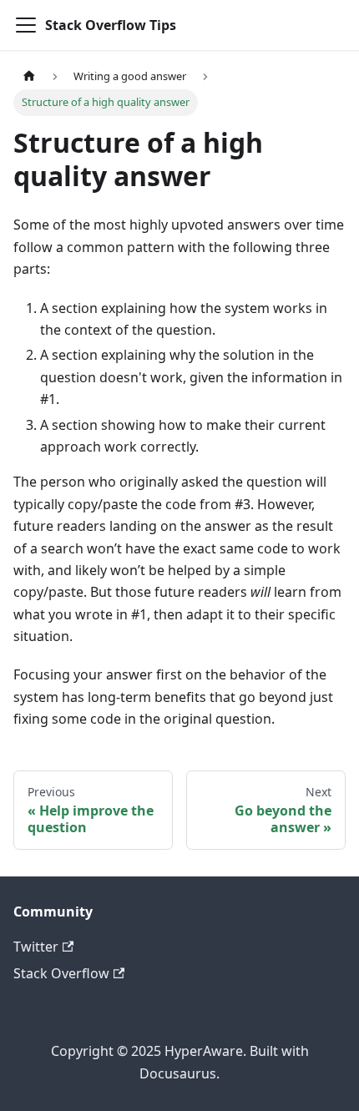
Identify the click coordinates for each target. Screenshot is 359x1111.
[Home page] (29, 76)
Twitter (35, 946)
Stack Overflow (61, 973)
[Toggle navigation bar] (25, 25)
